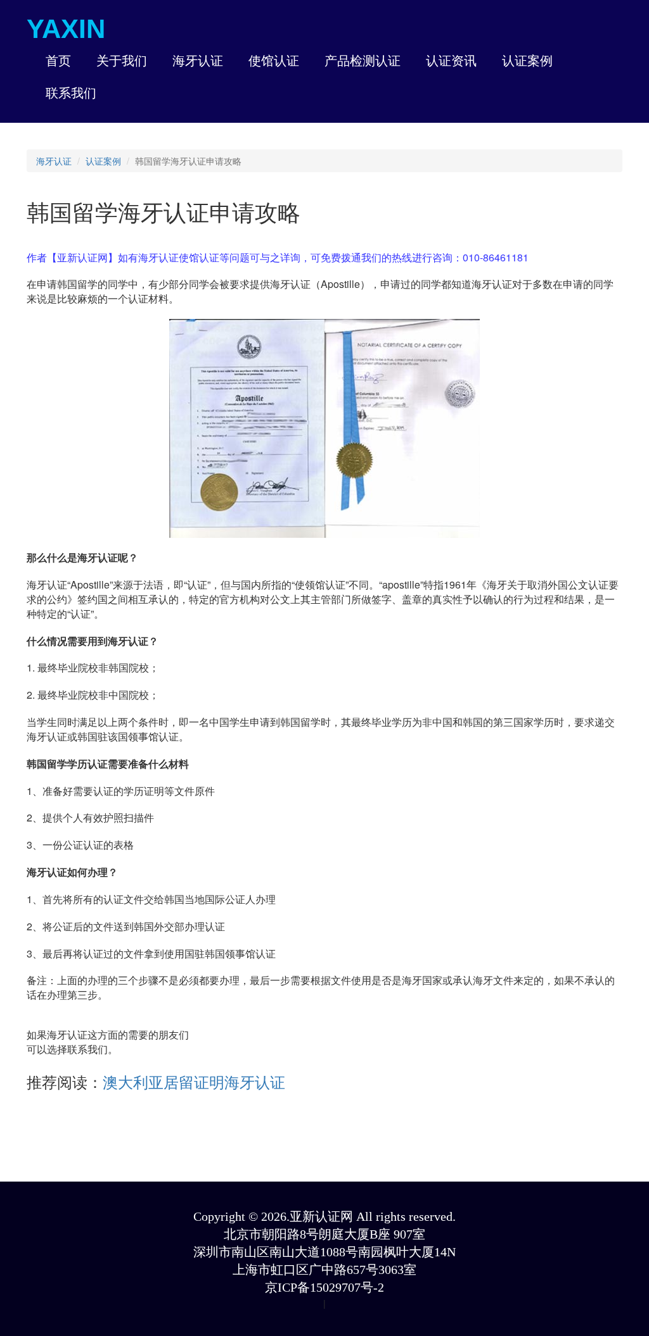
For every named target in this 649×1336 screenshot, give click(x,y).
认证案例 (103, 160)
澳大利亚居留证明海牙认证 (194, 1081)
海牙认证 (54, 160)
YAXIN (66, 29)
